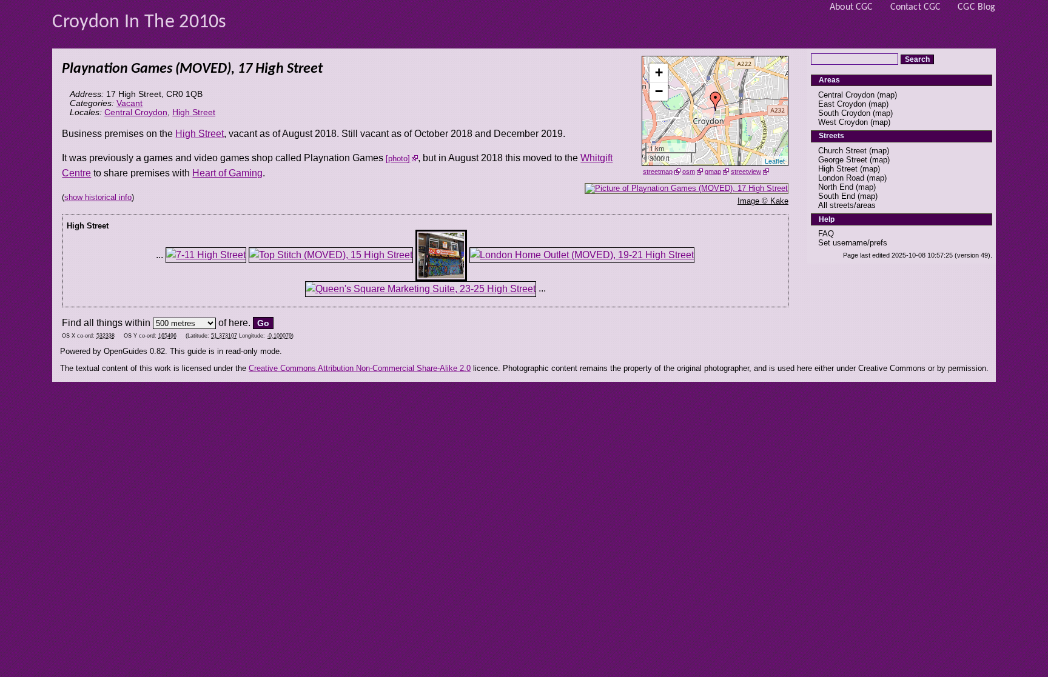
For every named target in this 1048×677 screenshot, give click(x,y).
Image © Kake (762, 200)
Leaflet (775, 160)
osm (688, 171)
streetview (746, 171)
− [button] (659, 91)
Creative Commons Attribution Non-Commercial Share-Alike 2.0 (360, 368)
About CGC (851, 7)
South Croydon (844, 113)
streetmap (658, 171)
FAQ (826, 233)
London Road (841, 177)
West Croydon (843, 122)
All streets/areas (847, 205)
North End (835, 187)
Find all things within (106, 323)
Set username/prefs (852, 242)
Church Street (842, 150)
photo (398, 158)
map (887, 94)
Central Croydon (135, 112)
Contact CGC (915, 7)
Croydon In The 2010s (139, 22)
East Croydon (842, 103)
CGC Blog (976, 7)
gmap (713, 171)
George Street (842, 159)
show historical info (98, 197)
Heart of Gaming (227, 173)
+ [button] (659, 72)
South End (836, 196)
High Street (193, 112)
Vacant (129, 103)
